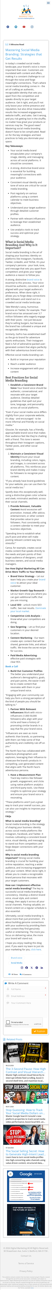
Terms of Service (26, 1263)
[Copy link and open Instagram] (21, 967)
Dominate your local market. (28, 610)
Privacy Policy (26, 1271)
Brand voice (16, 957)
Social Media (16, 962)
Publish (40, 1031)
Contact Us (26, 1255)
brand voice (33, 279)
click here (36, 949)
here (32, 1288)
